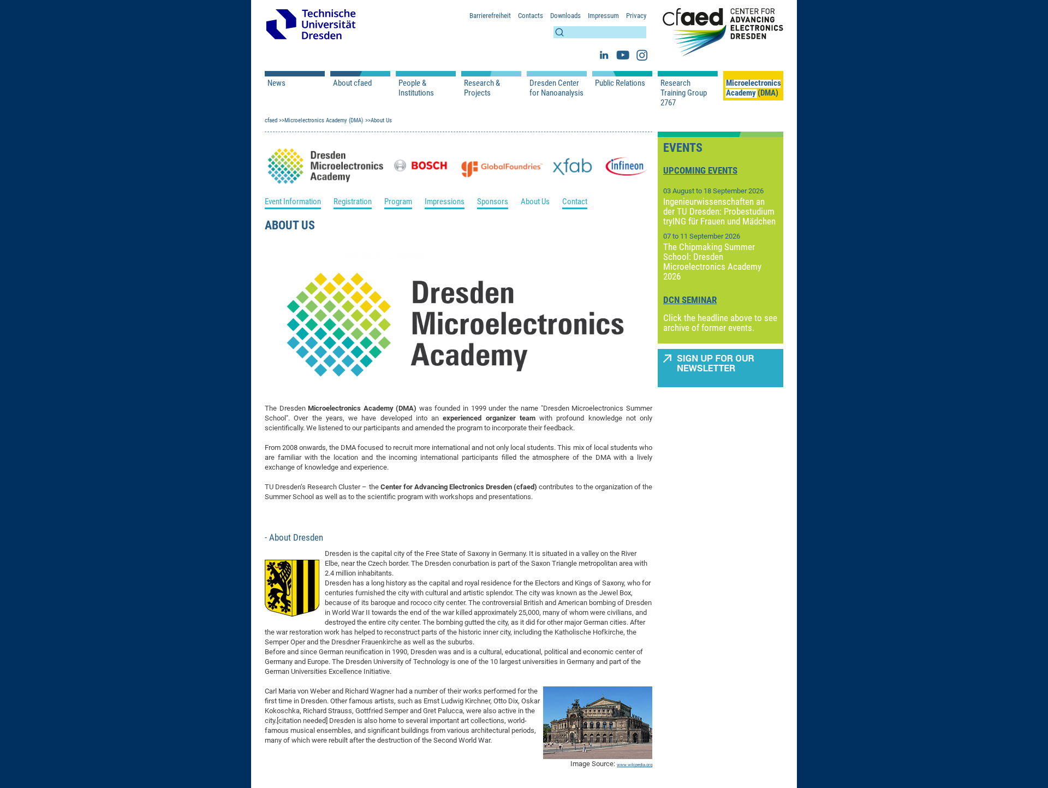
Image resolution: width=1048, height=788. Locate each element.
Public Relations (620, 83)
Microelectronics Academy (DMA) (753, 88)
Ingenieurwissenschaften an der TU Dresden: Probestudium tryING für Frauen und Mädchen (719, 211)
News (276, 83)
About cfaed (352, 83)
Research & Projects (482, 88)
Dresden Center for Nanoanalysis (556, 88)
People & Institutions (416, 88)
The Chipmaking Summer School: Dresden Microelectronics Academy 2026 (712, 261)
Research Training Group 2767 (683, 93)
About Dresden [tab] (295, 537)
